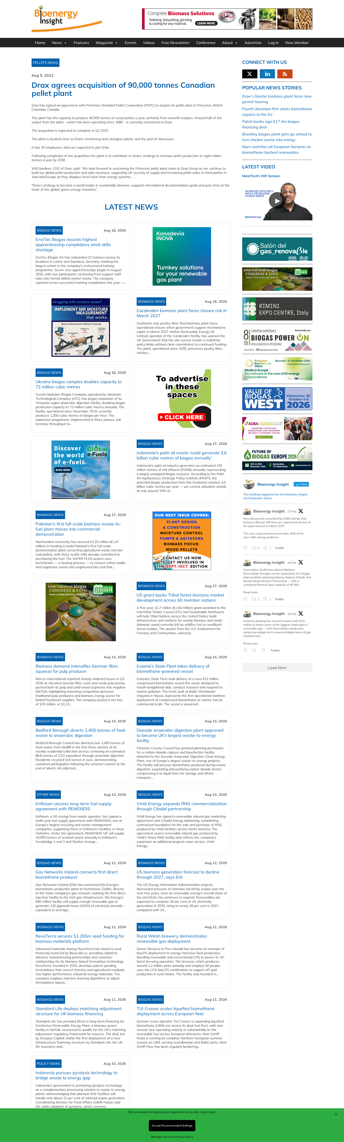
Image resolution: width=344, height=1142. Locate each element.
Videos (149, 42)
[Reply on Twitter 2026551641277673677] (246, 650)
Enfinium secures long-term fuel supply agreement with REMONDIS (74, 806)
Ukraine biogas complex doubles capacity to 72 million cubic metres (79, 384)
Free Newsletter (175, 42)
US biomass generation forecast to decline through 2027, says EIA (178, 874)
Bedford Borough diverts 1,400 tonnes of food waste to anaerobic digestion (80, 732)
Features (81, 42)
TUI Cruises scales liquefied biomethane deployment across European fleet (175, 1011)
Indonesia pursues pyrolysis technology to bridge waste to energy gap (76, 1075)
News (57, 42)
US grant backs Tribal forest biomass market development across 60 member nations (180, 597)
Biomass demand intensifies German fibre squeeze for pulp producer (77, 668)
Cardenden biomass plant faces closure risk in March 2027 (182, 313)
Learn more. (208, 1112)
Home (40, 42)
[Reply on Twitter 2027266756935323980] (246, 548)
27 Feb (291, 511)
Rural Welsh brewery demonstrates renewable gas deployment (172, 938)
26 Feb (291, 562)
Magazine (104, 42)
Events (130, 42)
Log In (273, 42)
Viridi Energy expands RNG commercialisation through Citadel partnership (182, 806)
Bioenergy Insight (269, 511)
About (227, 42)
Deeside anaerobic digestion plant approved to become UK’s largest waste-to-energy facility (180, 735)
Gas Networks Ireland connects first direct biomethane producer (77, 874)
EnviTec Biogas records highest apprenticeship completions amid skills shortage (73, 244)
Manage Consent (162, 1136)
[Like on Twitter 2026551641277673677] (264, 650)
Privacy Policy (184, 1136)
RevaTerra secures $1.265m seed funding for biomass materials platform (80, 938)
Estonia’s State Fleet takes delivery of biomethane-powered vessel (173, 668)
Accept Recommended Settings (172, 1125)
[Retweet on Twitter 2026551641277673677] (255, 650)
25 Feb (291, 614)
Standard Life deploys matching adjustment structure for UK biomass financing (78, 1011)
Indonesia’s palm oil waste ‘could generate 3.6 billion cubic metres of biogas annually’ (182, 455)
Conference (206, 42)
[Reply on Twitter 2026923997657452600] (246, 599)
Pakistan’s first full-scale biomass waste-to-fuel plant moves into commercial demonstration (78, 529)
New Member (297, 42)
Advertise (253, 42)
